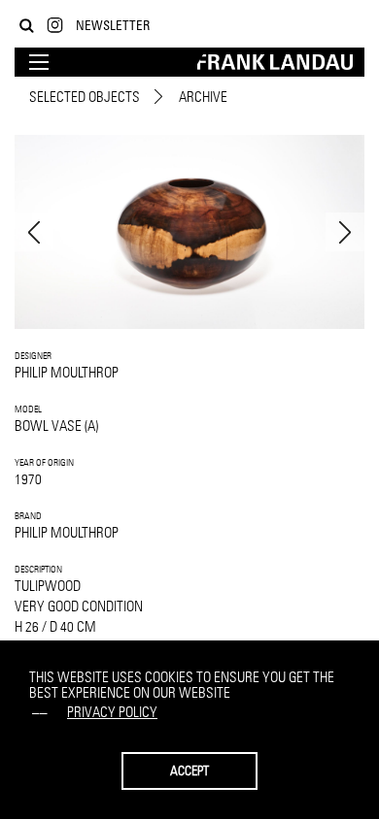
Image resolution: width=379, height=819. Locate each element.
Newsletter (113, 24)
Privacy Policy (112, 712)
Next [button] (345, 232)
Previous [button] (34, 232)
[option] (189, 232)
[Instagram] (55, 25)
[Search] (26, 25)
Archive (203, 96)
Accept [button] (189, 770)
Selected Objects (84, 96)
